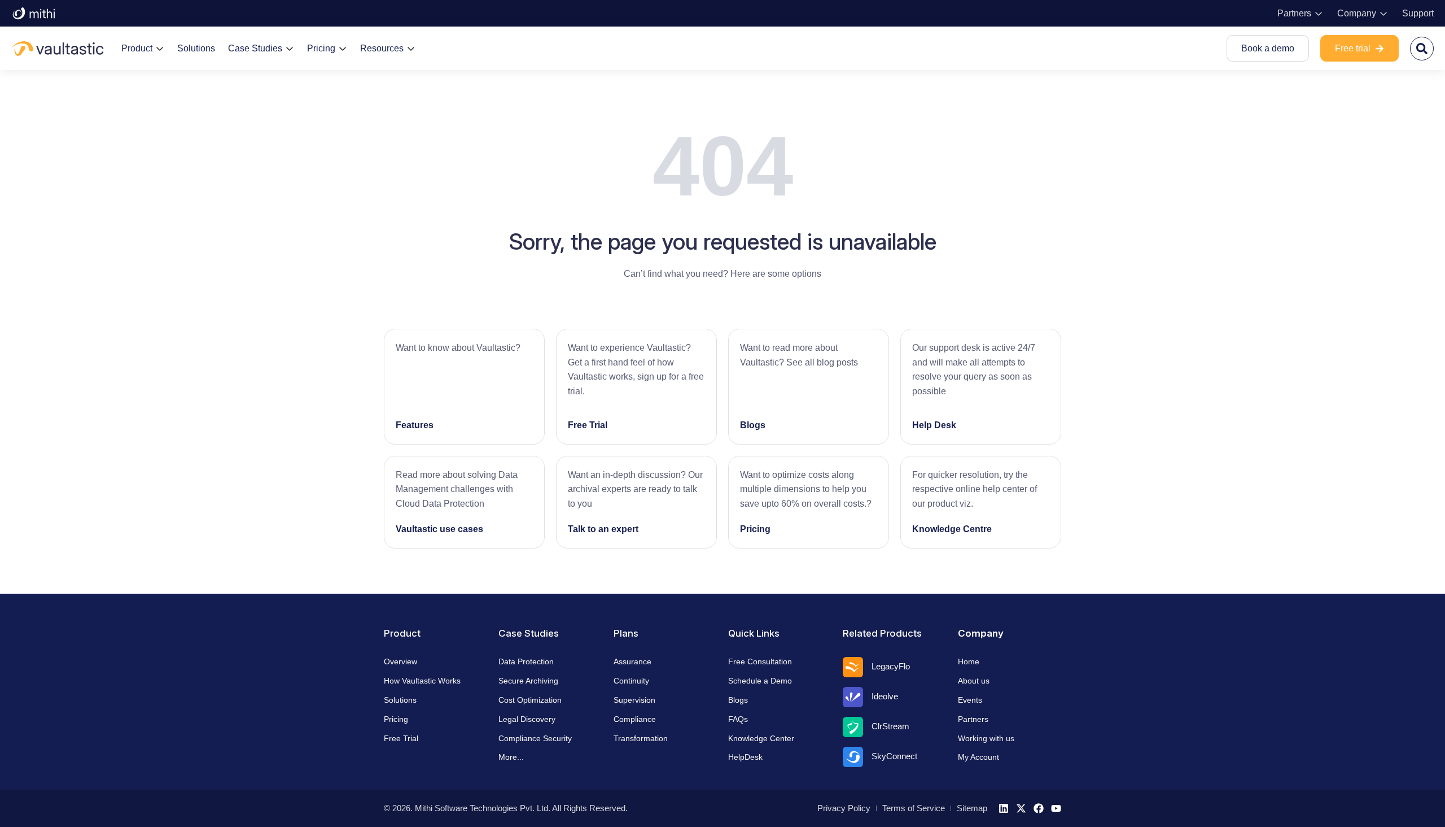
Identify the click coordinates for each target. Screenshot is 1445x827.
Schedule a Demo (760, 680)
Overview (400, 661)
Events (970, 699)
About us (973, 680)
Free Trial (587, 425)
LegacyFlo (891, 666)
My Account (978, 756)
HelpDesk (745, 756)
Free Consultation (760, 661)
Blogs (752, 425)
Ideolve (885, 696)
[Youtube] (1056, 808)
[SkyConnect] (853, 757)
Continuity (631, 680)
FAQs (738, 719)
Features (415, 425)
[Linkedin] (1004, 808)
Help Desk (934, 425)
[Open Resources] (410, 48)
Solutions (400, 699)
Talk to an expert (603, 529)
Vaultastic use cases (439, 529)
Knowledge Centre (952, 529)
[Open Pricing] (342, 48)
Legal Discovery (526, 719)
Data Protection (526, 661)
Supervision (634, 699)
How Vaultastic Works (422, 680)
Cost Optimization (530, 699)
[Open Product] (159, 48)
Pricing (755, 529)
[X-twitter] (1021, 808)
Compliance (635, 719)
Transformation (641, 738)
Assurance (632, 661)
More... (511, 756)
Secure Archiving (528, 680)
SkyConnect (894, 756)
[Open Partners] (1318, 13)
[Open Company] (1383, 13)
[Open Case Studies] (289, 48)
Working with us (986, 738)
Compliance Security (535, 738)
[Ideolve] (853, 697)
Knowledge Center (761, 738)
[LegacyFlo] (853, 667)
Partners (973, 719)
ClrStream (890, 726)
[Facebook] (1039, 808)
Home (968, 661)
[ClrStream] (853, 727)
